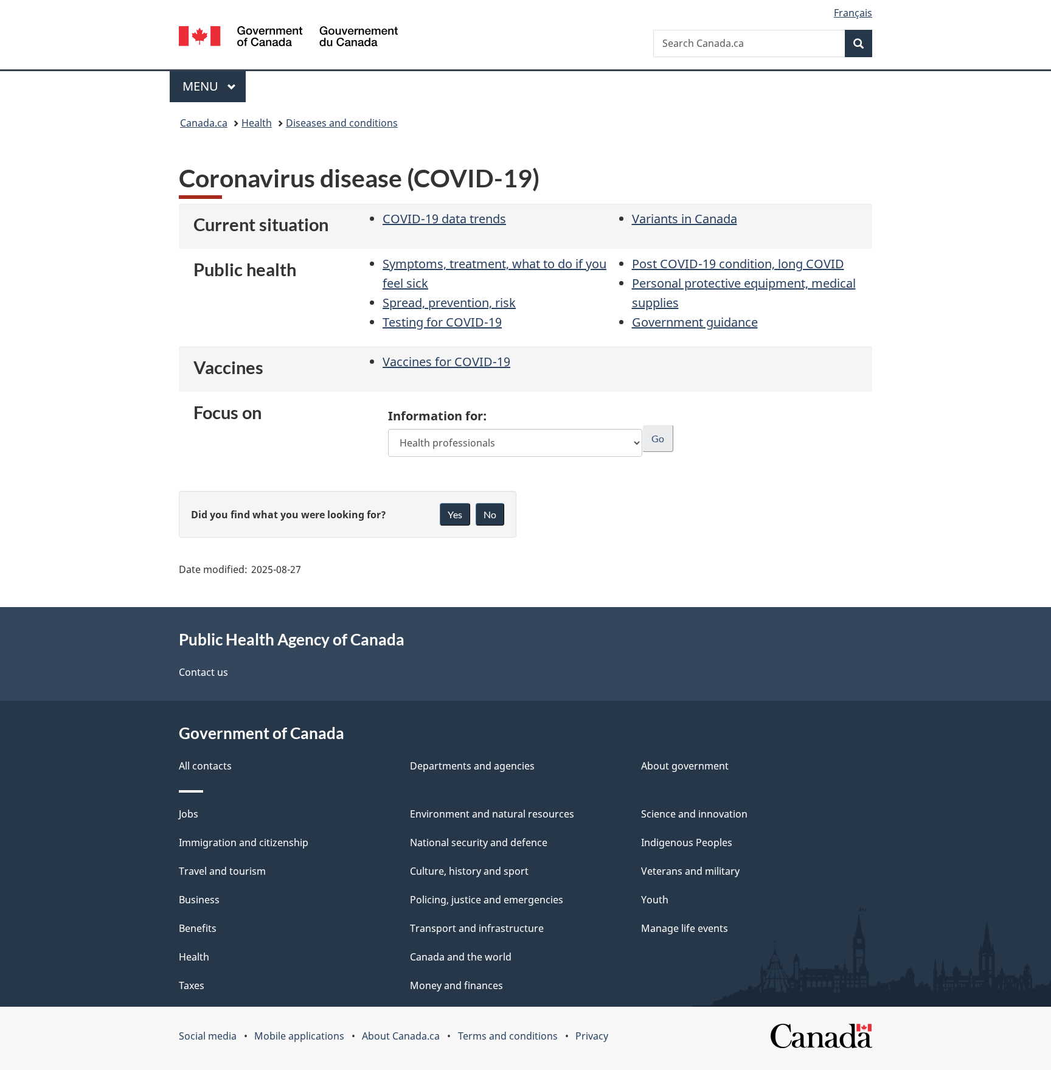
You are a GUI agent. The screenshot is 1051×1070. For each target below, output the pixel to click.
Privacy (591, 1036)
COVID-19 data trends (444, 218)
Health (256, 123)
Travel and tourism (222, 871)
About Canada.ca (401, 1036)
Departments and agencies (472, 766)
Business (199, 899)
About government (685, 766)
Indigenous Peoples (686, 842)
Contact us (203, 672)
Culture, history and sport (469, 871)
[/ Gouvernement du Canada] (288, 38)
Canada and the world (461, 957)
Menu (201, 86)
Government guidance (695, 322)
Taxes (191, 985)
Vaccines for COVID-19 (446, 361)
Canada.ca (203, 123)
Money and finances (456, 985)
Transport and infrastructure (477, 928)
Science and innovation (694, 814)
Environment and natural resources (492, 814)
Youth (654, 899)
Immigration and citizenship (243, 842)
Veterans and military (690, 871)
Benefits (198, 928)
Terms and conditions (508, 1036)
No (490, 514)
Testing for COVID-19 (442, 322)
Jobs (188, 814)
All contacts (205, 766)
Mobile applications (299, 1036)
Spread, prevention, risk (449, 302)
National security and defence (478, 842)
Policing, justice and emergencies (486, 899)
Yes (455, 514)
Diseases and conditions (342, 123)
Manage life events (684, 928)
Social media (208, 1036)
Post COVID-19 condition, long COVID (738, 263)
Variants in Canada (684, 218)
